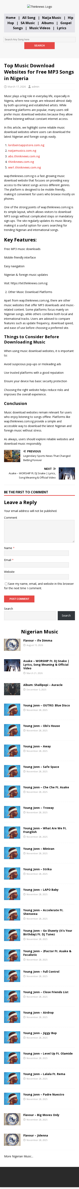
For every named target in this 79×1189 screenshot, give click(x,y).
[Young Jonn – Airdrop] (12, 1021)
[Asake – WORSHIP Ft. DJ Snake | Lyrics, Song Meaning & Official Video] (12, 669)
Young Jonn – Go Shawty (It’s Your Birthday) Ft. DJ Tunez (47, 932)
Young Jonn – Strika (37, 869)
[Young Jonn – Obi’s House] (12, 734)
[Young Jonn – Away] (12, 754)
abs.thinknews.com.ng (24, 156)
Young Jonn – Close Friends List (45, 992)
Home (11, 17)
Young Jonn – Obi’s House (41, 726)
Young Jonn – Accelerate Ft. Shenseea (43, 912)
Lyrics (61, 28)
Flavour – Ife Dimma (37, 640)
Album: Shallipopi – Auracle (43, 685)
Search (8, 609)
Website (9, 572)
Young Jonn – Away (37, 746)
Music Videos (39, 28)
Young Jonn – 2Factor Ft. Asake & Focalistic (47, 953)
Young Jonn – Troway (38, 808)
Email (8, 560)
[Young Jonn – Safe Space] (12, 775)
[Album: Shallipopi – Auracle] (12, 693)
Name (8, 548)
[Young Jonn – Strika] (12, 877)
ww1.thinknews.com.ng (24, 167)
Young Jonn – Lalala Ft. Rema (44, 1074)
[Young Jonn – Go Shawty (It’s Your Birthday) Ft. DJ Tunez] (12, 939)
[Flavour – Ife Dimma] (12, 648)
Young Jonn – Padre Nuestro (43, 1094)
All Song (28, 17)
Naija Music (51, 17)
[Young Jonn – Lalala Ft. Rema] (12, 1082)
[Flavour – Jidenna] (12, 1143)
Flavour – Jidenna (35, 1135)
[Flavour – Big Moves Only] (12, 1123)
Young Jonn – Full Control (41, 971)
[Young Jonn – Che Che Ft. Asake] (12, 795)
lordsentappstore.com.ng (26, 145)
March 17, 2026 (17, 86)
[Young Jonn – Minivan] (12, 857)
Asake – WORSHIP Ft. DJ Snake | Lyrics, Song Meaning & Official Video (46, 664)
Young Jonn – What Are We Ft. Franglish (45, 830)
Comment (10, 517)
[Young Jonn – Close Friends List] (12, 1000)
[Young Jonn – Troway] (12, 816)
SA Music (28, 23)
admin (35, 86)
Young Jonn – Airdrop (38, 1012)
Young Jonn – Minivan (38, 849)
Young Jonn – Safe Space (41, 767)
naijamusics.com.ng (22, 150)
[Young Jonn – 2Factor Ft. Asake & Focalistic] (12, 959)
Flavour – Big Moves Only (41, 1115)
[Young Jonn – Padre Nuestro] (12, 1102)
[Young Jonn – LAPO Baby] (12, 898)
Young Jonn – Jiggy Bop (40, 1033)
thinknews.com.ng (21, 162)
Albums (48, 23)
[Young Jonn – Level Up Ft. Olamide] (12, 1061)
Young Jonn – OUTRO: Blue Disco (46, 705)
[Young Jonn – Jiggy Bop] (12, 1041)
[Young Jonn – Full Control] (12, 980)
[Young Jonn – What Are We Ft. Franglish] (12, 836)
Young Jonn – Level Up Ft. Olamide (48, 1053)
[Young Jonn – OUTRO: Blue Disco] (12, 713)
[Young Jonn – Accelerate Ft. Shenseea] (12, 918)
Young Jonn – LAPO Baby (41, 890)
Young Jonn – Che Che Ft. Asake (46, 787)
